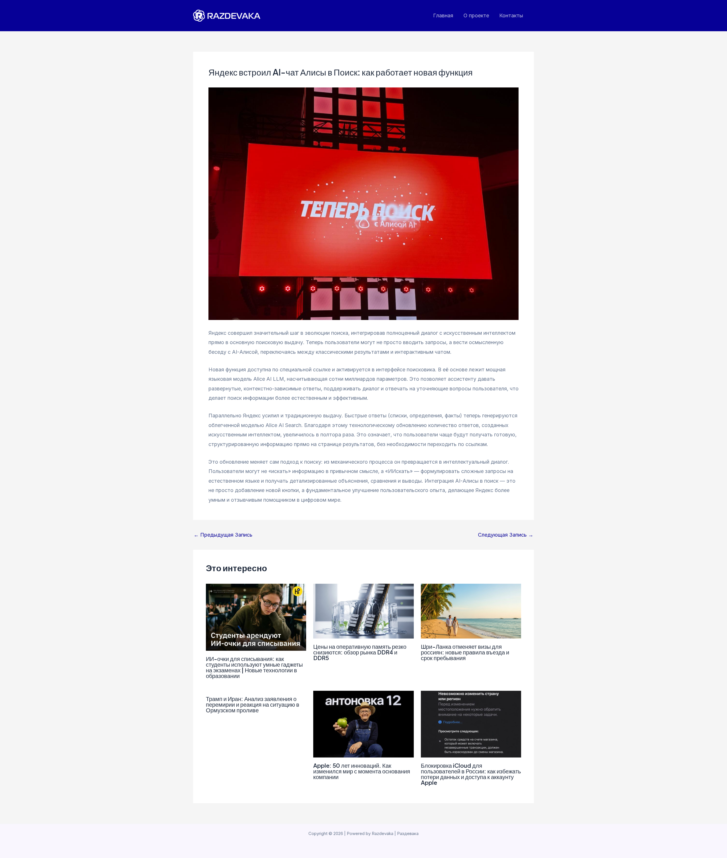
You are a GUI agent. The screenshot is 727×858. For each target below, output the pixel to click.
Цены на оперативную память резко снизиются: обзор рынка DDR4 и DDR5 (359, 652)
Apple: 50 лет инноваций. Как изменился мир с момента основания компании (361, 771)
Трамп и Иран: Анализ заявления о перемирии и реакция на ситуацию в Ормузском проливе (252, 704)
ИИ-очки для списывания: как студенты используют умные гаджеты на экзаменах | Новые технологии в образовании (254, 667)
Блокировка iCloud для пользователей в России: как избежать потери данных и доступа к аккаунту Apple (471, 774)
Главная (443, 15)
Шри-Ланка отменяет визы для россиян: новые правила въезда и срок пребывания (465, 652)
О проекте (476, 15)
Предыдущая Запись (223, 534)
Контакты (511, 15)
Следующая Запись (505, 534)
